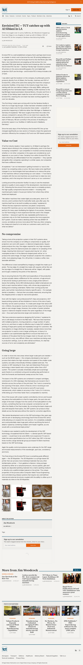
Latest (58, 23)
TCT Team (59, 83)
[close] (81, 2)
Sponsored (12, 618)
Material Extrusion (7, 574)
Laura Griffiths (61, 38)
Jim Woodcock (8, 40)
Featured (64, 23)
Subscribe (33, 545)
